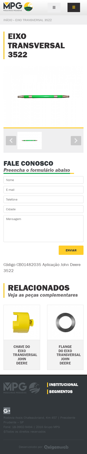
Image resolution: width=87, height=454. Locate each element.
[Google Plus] (6, 410)
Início (7, 20)
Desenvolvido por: (31, 447)
